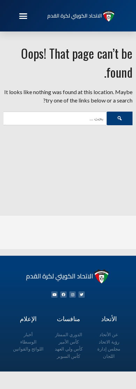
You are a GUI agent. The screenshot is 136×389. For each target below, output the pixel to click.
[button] (23, 15)
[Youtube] (54, 294)
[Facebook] (63, 294)
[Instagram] (72, 294)
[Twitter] (81, 294)
